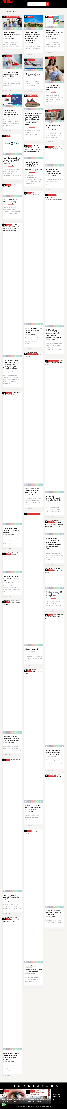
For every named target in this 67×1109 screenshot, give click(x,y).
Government (52, 775)
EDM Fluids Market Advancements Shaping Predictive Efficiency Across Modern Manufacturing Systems (54, 334)
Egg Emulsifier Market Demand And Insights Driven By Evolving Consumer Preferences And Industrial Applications (33, 166)
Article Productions (45, 1106)
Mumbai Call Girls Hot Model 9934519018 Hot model (53, 88)
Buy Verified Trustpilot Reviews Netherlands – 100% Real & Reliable (53, 752)
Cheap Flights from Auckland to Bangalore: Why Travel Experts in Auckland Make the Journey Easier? (32, 36)
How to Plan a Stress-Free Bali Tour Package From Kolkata (33, 330)
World (8, 95)
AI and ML (51, 521)
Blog (8, 135)
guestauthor (11, 38)
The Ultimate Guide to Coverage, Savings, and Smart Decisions (10, 74)
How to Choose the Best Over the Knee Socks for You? (11, 578)
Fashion (9, 225)
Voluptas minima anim (32, 649)
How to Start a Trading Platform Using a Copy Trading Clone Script (32, 491)
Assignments (52, 58)
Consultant (31, 60)
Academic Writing (32, 95)
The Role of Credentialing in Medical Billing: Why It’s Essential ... (38, 1100)
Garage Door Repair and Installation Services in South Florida (53, 913)
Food (29, 146)
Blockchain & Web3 (32, 353)
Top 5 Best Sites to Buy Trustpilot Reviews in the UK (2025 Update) (33, 807)
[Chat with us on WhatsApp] (4, 1104)
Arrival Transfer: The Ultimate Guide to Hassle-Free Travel (11, 35)
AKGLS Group (26, 1106)
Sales (50, 147)
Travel (50, 16)
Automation (52, 195)
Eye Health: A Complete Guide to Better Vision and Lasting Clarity (13, 1100)
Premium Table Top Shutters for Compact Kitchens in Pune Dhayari (54, 171)
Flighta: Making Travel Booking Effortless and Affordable (11, 530)
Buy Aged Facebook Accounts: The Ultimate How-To (11, 897)
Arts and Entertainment (33, 514)
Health (6, 1091)
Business (30, 16)
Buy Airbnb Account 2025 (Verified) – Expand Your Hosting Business (54, 594)
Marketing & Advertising (12, 16)
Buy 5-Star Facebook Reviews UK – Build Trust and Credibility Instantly (11, 738)
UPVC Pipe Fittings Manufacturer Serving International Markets (10, 112)
